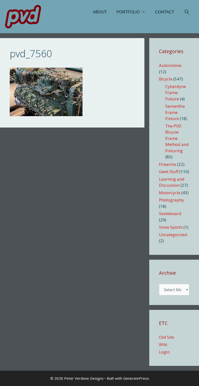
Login (164, 352)
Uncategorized (173, 234)
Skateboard (170, 213)
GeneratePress (136, 378)
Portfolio (128, 12)
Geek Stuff (168, 171)
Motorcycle (169, 192)
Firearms (167, 164)
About (100, 12)
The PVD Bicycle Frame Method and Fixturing (177, 138)
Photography (171, 200)
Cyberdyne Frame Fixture (175, 93)
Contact (164, 12)
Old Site (166, 337)
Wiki (163, 344)
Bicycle (165, 79)
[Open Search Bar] (186, 12)
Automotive (170, 65)
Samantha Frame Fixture (175, 112)
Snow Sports (170, 227)
